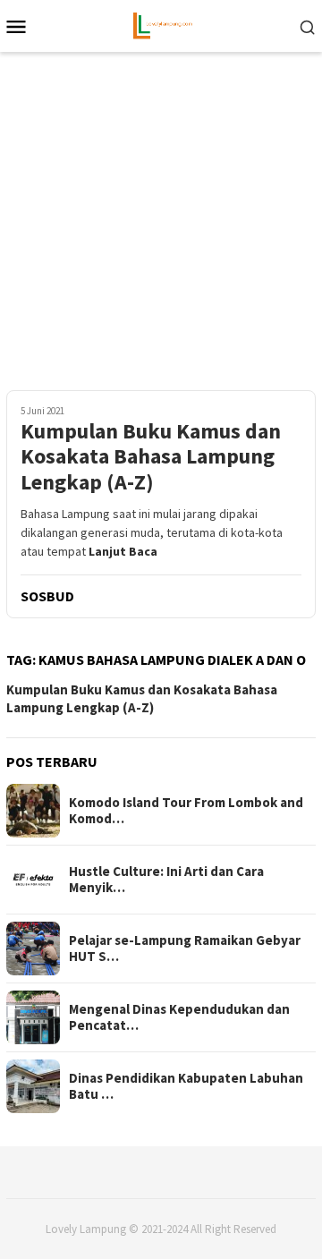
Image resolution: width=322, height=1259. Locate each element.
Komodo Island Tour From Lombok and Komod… (186, 811)
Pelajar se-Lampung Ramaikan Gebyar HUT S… (185, 948)
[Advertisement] (161, 229)
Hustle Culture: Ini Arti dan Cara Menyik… (166, 879)
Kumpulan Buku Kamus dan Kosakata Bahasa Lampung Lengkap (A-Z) (151, 457)
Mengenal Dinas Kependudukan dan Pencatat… (179, 1017)
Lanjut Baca (123, 551)
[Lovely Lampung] (161, 24)
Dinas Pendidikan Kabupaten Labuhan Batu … (186, 1086)
